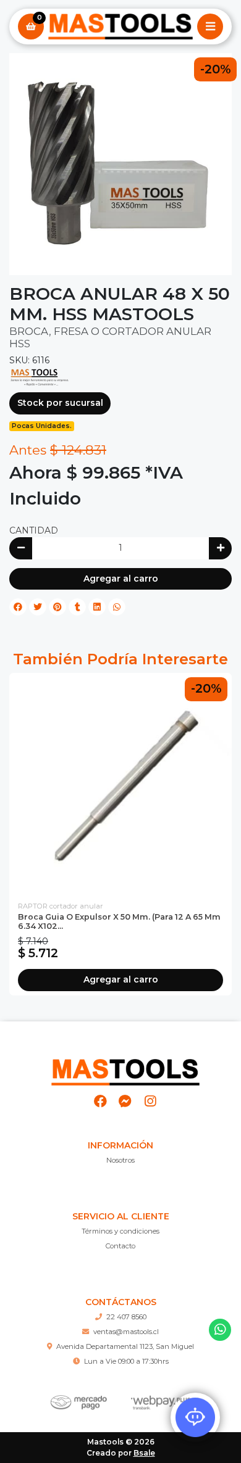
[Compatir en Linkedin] (97, 607)
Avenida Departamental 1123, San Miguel (125, 1346)
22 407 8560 (126, 1317)
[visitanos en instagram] (149, 1101)
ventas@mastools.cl (126, 1331)
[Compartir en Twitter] (37, 607)
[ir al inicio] (125, 1067)
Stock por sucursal (60, 402)
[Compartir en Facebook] (18, 607)
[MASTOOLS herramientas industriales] (40, 376)
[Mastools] (120, 27)
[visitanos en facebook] (100, 1101)
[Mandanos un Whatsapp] (220, 1330)
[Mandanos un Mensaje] (125, 1101)
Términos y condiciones (120, 1231)
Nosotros (120, 1160)
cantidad (33, 530)
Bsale (144, 1452)
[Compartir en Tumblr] (77, 607)
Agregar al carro (120, 578)
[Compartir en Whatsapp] (116, 607)
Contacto (120, 1246)
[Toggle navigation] (210, 26)
